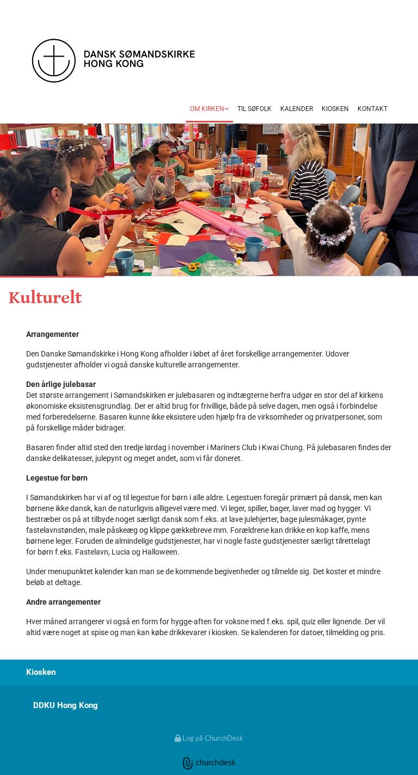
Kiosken (335, 109)
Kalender (296, 109)
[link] (209, 109)
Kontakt (373, 109)
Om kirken (207, 109)
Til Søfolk (254, 109)
